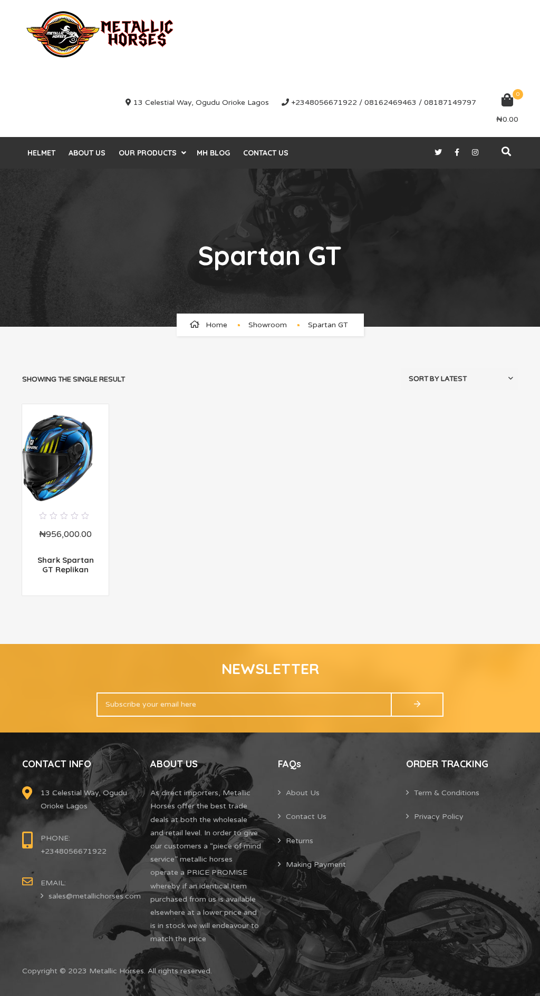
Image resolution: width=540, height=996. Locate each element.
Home (216, 324)
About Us (87, 153)
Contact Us (265, 153)
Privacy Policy (439, 816)
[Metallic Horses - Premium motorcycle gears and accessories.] (101, 34)
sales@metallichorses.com (95, 896)
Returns (299, 840)
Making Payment (316, 864)
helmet (41, 153)
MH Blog (213, 153)
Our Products (148, 153)
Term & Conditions (446, 792)
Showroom (267, 324)
